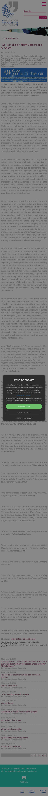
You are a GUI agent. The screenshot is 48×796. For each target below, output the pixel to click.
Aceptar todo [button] (24, 406)
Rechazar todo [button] (24, 412)
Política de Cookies (24, 395)
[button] (24, 398)
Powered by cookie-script (24, 418)
